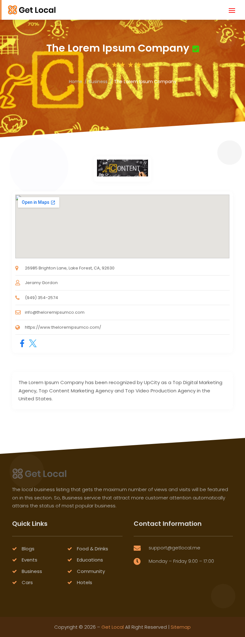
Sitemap (181, 627)
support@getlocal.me (174, 547)
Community (91, 571)
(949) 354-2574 (41, 298)
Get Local (112, 627)
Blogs (28, 548)
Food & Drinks (92, 548)
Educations (90, 559)
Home (75, 81)
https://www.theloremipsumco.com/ (63, 327)
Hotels (84, 582)
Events (29, 559)
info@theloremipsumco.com (55, 312)
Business (98, 81)
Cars (27, 582)
